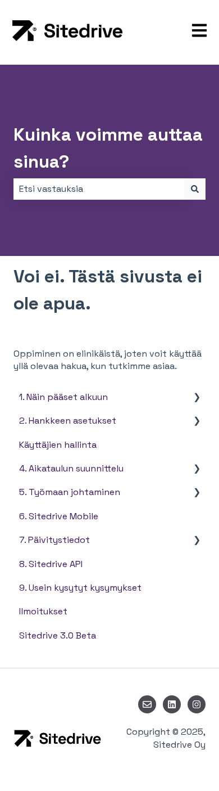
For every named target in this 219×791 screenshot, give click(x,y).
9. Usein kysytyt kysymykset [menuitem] (80, 588)
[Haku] (195, 189)
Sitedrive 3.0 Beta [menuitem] (57, 635)
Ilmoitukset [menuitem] (43, 611)
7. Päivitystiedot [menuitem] (54, 540)
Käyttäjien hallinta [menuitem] (58, 445)
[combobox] (98, 189)
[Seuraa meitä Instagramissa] (197, 704)
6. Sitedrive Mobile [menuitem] (58, 516)
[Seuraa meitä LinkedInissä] (172, 704)
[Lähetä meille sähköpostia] (147, 704)
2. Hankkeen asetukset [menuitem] (67, 420)
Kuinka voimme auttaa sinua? (108, 148)
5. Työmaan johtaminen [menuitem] (69, 492)
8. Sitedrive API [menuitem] (51, 564)
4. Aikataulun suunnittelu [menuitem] (71, 468)
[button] (197, 398)
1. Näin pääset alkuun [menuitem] (63, 397)
